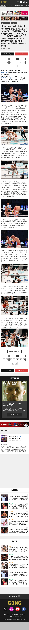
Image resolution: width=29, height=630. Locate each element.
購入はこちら (14, 414)
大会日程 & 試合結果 (19, 5)
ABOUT (6, 614)
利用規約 (22, 614)
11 (14, 62)
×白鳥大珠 (4, 72)
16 (16, 66)
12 (17, 62)
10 (10, 62)
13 (20, 62)
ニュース (3, 5)
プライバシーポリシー (14, 616)
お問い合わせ (14, 614)
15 (12, 66)
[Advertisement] (14, 470)
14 (24, 62)
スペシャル (10, 5)
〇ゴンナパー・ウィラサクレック (10, 78)
